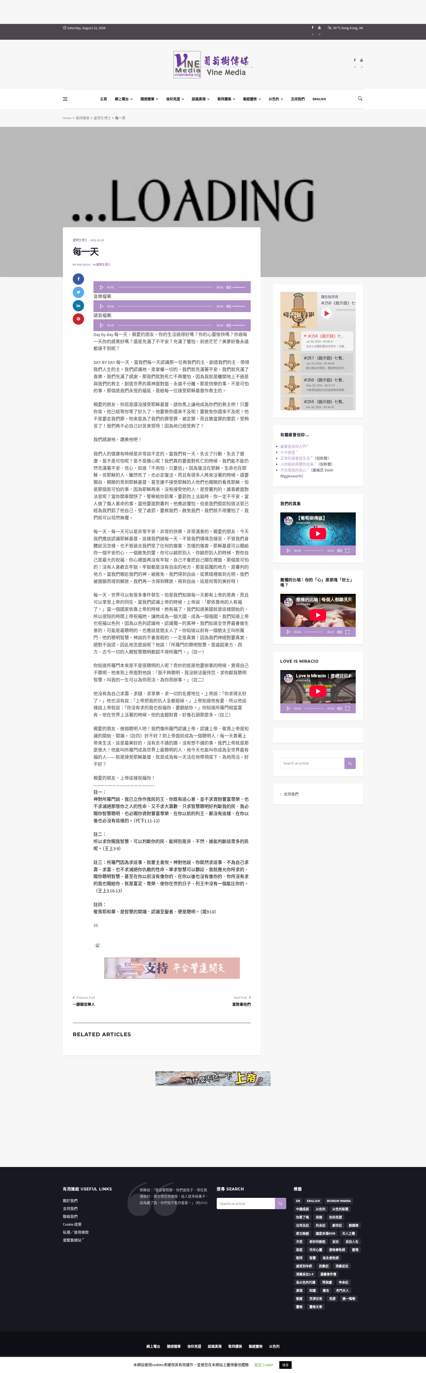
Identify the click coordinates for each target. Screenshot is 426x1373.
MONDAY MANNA (339, 1201)
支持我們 (298, 99)
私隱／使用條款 (76, 1232)
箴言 (326, 1290)
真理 (299, 1290)
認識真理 (199, 99)
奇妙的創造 (317, 1242)
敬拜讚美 (224, 99)
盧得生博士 (102, 118)
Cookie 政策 (72, 1224)
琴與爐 (327, 1282)
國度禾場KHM (325, 1233)
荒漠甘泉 (315, 1299)
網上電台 (122, 99)
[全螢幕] (347, 550)
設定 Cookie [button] (263, 1364)
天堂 (299, 1242)
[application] (172, 287)
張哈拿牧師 (337, 1250)
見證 (332, 1299)
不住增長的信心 (293, 470)
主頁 (103, 99)
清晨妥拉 (342, 1266)
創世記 (337, 1225)
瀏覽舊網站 (72, 1240)
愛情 (355, 1250)
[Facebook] (312, 32)
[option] (318, 341)
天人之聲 (348, 1233)
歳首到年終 (304, 1266)
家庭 (299, 1250)
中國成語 (302, 1209)
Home (67, 118)
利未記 (320, 1225)
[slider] (239, 285)
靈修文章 (315, 1307)
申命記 (343, 1282)
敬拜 (299, 1258)
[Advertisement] (213, 11)
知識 (312, 1290)
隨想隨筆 (147, 99)
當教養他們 (241, 1004)
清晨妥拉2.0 (304, 1274)
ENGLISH (319, 99)
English (313, 1201)
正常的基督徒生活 (295, 458)
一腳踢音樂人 (84, 1004)
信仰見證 (173, 99)
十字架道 (287, 452)
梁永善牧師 (331, 1258)
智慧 (312, 1258)
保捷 (319, 1217)
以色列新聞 (340, 1209)
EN (298, 1201)
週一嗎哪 (348, 1299)
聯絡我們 (70, 1216)
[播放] (101, 287)
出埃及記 (302, 1225)
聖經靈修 (250, 99)
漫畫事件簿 (328, 1274)
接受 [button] (285, 1365)
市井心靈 (315, 1250)
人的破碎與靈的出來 (297, 464)
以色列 (274, 99)
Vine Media (83, 264)
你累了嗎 (302, 1217)
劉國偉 (353, 1225)
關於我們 (70, 1200)
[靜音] (228, 287)
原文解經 (302, 1233)
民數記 (324, 1266)
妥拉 (335, 1242)
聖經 (299, 1299)
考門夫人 (342, 1290)
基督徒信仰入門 (293, 446)
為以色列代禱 (305, 1282)
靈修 (299, 1307)
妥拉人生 (352, 1242)
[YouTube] (319, 32)
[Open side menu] (65, 98)
